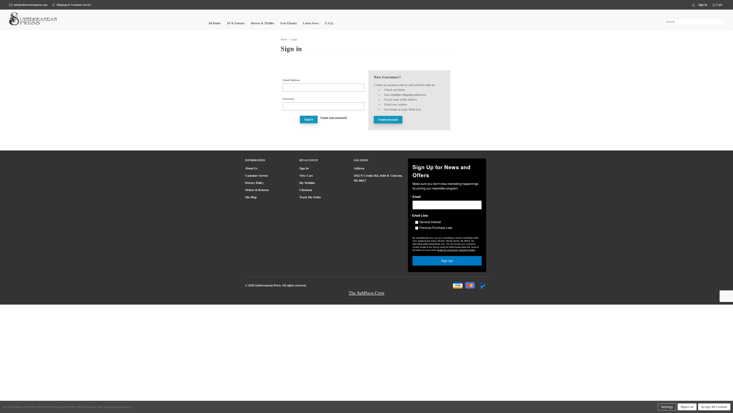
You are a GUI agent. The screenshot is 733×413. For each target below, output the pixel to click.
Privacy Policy (254, 183)
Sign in (702, 4)
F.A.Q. (329, 23)
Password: (289, 99)
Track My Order (310, 197)
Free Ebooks (288, 23)
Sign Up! (447, 261)
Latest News (311, 23)
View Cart (306, 175)
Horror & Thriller (262, 23)
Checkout (305, 190)
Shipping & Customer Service (74, 4)
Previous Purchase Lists (435, 227)
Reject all (687, 407)
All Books (214, 23)
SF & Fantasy (236, 23)
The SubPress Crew (366, 293)
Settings (667, 407)
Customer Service (256, 175)
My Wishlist (307, 183)
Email (417, 196)
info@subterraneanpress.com (30, 4)
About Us (251, 168)
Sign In (304, 168)
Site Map (251, 197)
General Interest (430, 222)
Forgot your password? (333, 117)
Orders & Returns (257, 190)
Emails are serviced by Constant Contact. (456, 249)
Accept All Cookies (714, 407)
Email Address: (291, 80)
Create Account (388, 119)
